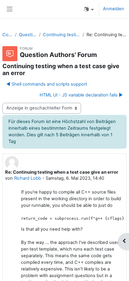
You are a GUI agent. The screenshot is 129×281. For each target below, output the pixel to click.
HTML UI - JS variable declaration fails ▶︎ (81, 95)
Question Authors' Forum (28, 34)
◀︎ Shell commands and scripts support (46, 84)
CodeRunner (7, 34)
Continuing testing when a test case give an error (61, 34)
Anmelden (113, 8)
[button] (89, 9)
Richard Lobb (27, 178)
